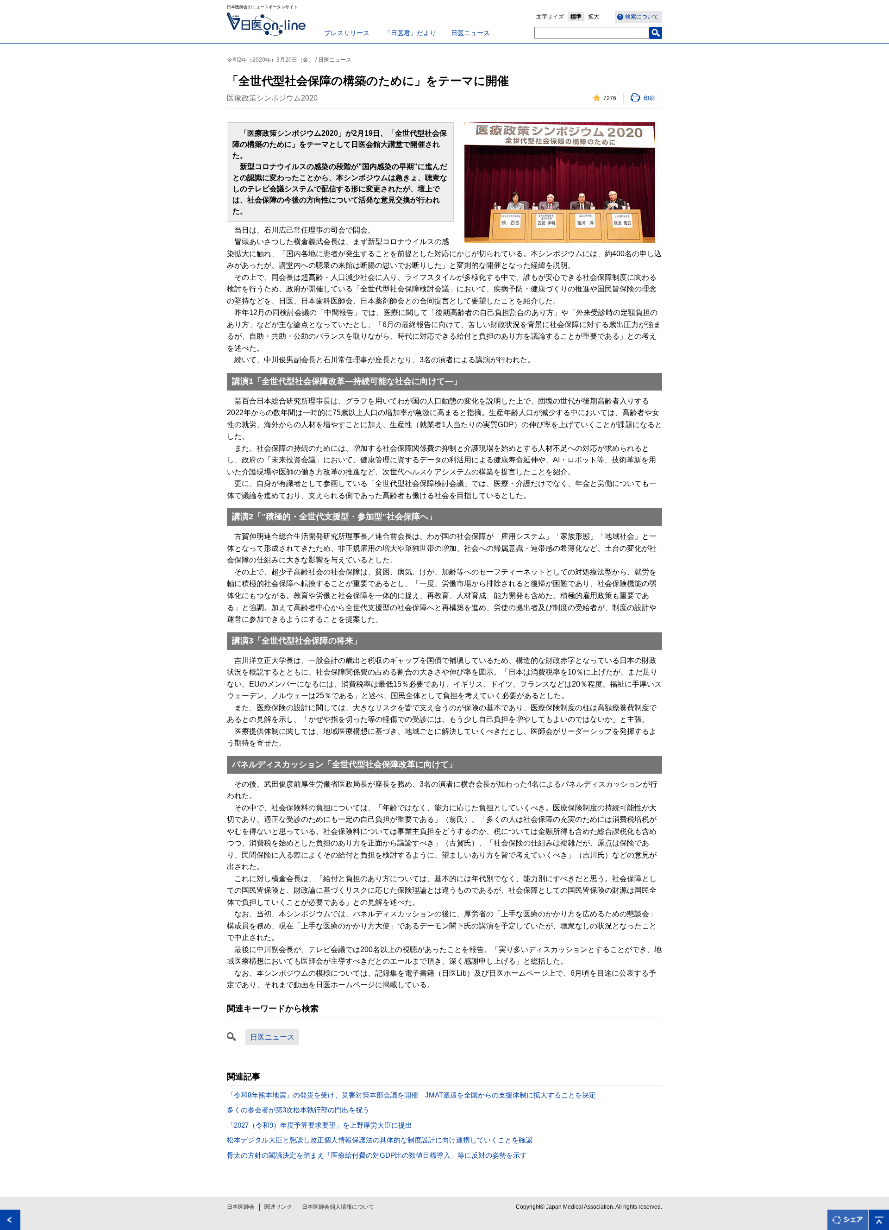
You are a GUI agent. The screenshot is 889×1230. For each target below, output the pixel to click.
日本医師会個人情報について (338, 1207)
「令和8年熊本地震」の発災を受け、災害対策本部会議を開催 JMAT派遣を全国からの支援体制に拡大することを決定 (411, 1095)
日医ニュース (470, 33)
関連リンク (278, 1207)
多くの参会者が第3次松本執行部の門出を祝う (298, 1110)
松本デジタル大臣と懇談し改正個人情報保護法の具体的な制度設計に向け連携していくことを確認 (379, 1140)
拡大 (593, 16)
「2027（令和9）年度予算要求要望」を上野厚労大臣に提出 (319, 1125)
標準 (576, 16)
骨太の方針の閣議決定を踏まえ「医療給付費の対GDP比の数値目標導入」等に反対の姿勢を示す (377, 1155)
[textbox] (591, 33)
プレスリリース (346, 33)
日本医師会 (241, 1207)
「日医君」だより (410, 33)
